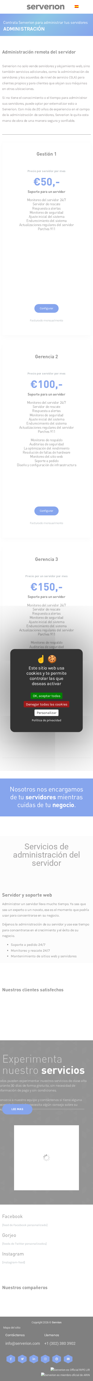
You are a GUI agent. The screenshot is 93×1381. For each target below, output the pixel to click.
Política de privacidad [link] (46, 720)
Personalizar (46, 713)
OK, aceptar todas (46, 696)
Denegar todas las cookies (46, 704)
